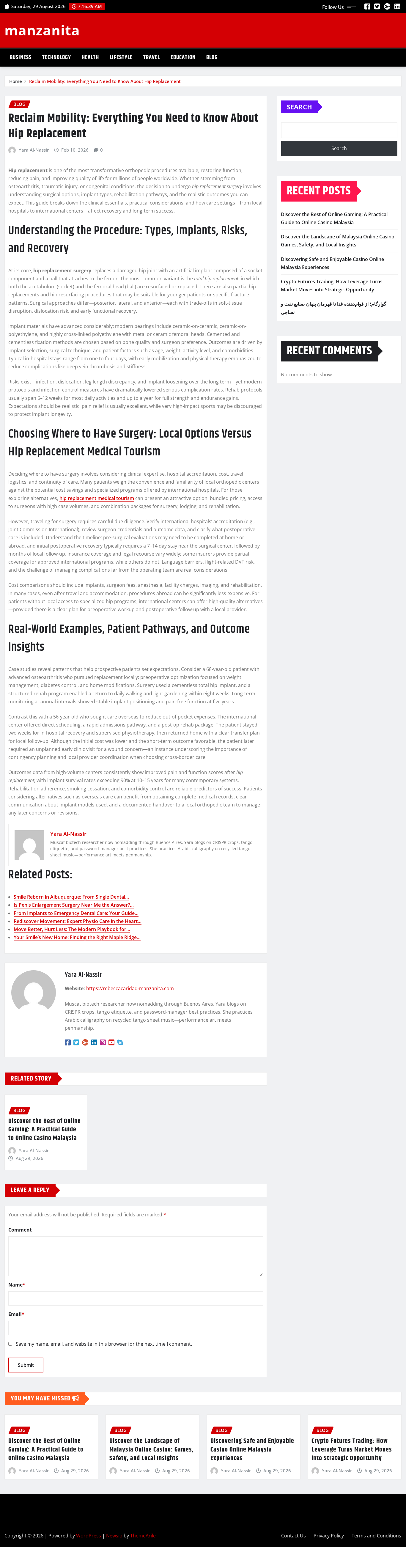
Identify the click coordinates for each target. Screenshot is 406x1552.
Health (90, 57)
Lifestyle (121, 57)
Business (21, 57)
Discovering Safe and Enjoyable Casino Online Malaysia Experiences (252, 1449)
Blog (212, 57)
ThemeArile (143, 1535)
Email (16, 1314)
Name (16, 1284)
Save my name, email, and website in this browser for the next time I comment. (104, 1344)
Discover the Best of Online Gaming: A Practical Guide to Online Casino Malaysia (44, 1129)
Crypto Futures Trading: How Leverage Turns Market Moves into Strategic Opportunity (351, 1449)
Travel (151, 57)
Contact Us (293, 1535)
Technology (56, 57)
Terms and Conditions (376, 1535)
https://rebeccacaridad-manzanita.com (130, 988)
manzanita (42, 30)
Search (299, 106)
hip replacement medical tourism (96, 498)
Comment (20, 1229)
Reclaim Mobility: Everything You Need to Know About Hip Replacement (105, 81)
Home (15, 81)
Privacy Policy (329, 1535)
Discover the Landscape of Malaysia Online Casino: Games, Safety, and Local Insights (151, 1449)
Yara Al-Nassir (34, 150)
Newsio (114, 1535)
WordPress (88, 1535)
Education (183, 57)
